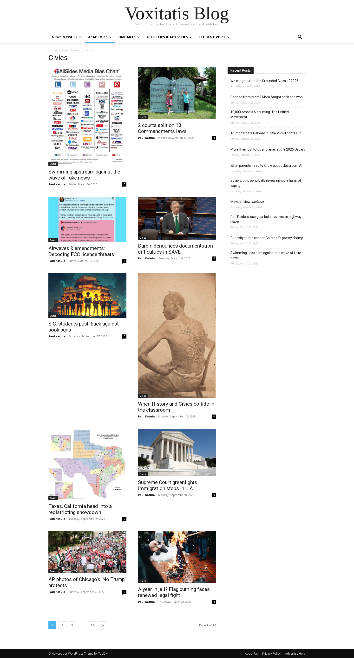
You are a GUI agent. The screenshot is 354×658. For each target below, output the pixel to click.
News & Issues (64, 37)
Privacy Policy (271, 653)
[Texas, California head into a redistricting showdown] (87, 464)
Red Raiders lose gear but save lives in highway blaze (266, 219)
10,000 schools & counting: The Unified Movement (259, 114)
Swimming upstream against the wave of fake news (84, 175)
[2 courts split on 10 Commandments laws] (177, 93)
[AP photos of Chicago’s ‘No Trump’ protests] (87, 552)
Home (52, 50)
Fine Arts (127, 37)
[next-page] (103, 625)
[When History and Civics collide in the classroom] (177, 335)
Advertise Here (295, 653)
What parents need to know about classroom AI (266, 165)
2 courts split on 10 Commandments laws (162, 128)
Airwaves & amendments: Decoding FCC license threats (81, 251)
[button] (300, 37)
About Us (251, 653)
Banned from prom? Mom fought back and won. (266, 97)
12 (92, 625)
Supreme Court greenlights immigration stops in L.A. (167, 485)
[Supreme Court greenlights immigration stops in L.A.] (177, 452)
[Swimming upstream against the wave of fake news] (87, 116)
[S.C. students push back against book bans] (87, 295)
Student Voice (212, 37)
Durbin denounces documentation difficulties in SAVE (175, 249)
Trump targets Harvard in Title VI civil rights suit (266, 133)
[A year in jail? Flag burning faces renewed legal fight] (177, 557)
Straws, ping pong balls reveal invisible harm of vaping (265, 183)
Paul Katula (56, 184)
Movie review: (247, 202)
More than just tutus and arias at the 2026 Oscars (267, 149)
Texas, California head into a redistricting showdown (80, 509)
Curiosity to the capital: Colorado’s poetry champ (266, 238)
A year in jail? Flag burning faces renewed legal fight (174, 592)
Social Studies (70, 50)
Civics (53, 163)
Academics (98, 37)
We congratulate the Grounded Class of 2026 (264, 81)
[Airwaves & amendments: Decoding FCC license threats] (87, 219)
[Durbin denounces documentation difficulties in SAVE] (177, 218)
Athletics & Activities (167, 37)
